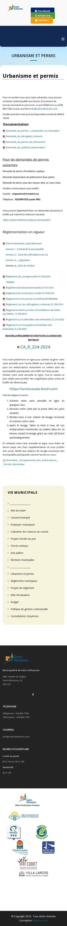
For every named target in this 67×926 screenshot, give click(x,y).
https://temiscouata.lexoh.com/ (33, 389)
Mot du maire (18, 510)
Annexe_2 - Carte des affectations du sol (27, 254)
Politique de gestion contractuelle (29, 609)
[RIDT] (24, 816)
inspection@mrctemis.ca (25, 193)
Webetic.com (40, 920)
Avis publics (16, 552)
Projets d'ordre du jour (23, 538)
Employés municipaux (22, 524)
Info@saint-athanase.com (43, 108)
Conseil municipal (20, 517)
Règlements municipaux (23, 580)
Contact (42, 20)
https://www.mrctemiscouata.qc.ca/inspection (27, 219)
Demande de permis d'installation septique (23, 171)
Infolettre (44, 15)
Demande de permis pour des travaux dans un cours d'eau (31, 182)
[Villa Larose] (33, 874)
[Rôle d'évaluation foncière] (26, 801)
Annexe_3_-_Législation (18, 260)
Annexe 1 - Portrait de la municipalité (25, 249)
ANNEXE (10, 282)
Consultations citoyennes (24, 616)
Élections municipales (22, 559)
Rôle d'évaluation (20, 595)
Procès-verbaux (19, 545)
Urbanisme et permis (22, 573)
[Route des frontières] (48, 847)
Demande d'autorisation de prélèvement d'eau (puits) (28, 177)
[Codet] (27, 862)
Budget (14, 602)
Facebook (43, 11)
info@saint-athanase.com (16, 736)
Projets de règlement (22, 588)
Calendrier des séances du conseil (29, 531)
